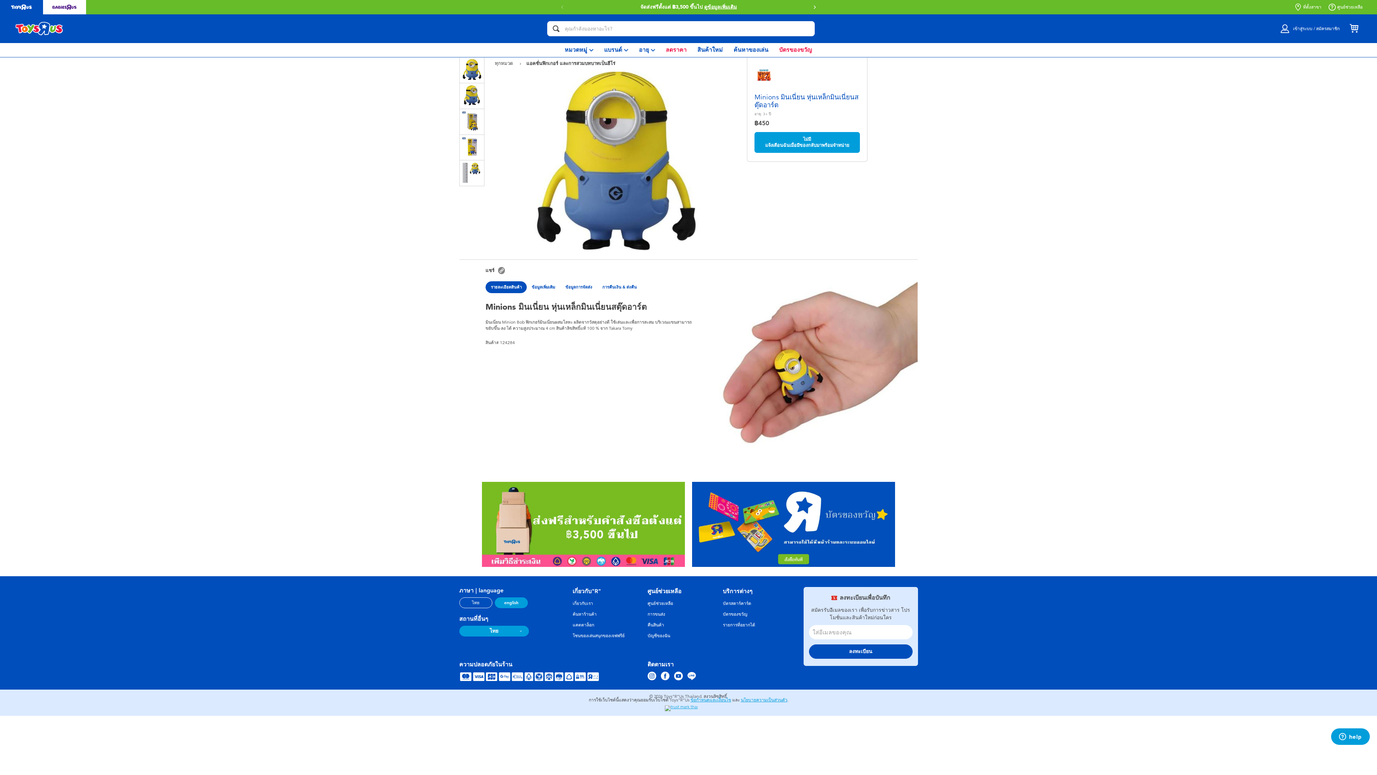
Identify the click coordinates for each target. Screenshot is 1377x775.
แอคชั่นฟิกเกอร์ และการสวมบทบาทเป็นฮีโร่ (570, 63)
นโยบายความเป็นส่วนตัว (764, 700)
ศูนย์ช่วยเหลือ (1350, 7)
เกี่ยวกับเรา (583, 603)
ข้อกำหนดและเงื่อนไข (711, 700)
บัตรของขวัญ (735, 614)
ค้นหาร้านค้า (585, 614)
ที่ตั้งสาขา (1312, 7)
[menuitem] (579, 50)
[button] (815, 7)
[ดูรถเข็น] (1354, 28)
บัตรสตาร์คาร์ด (737, 603)
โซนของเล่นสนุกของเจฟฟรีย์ (599, 635)
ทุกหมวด (505, 63)
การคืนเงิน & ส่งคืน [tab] (619, 287)
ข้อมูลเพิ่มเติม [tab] (543, 287)
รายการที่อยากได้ (739, 625)
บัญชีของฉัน (659, 635)
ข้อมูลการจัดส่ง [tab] (579, 287)
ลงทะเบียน (860, 651)
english (511, 602)
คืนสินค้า (656, 625)
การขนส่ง (656, 614)
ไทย (475, 602)
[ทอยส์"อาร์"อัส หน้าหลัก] (39, 29)
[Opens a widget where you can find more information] (1350, 737)
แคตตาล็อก (583, 625)
